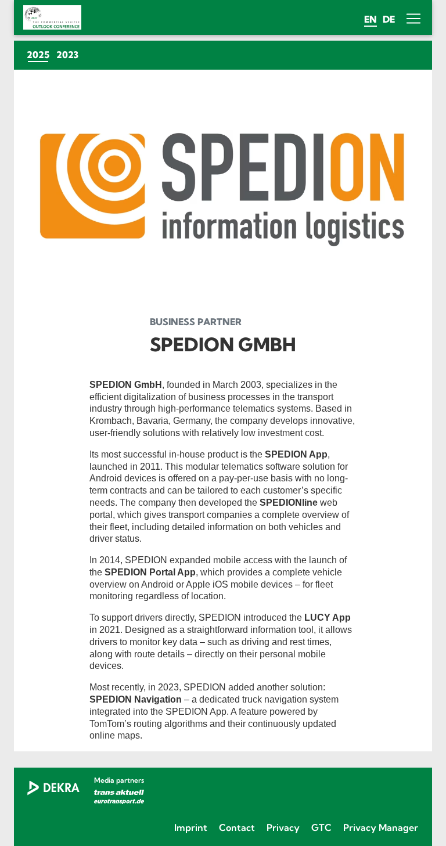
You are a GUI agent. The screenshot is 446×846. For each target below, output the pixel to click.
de (389, 19)
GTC (321, 827)
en (370, 19)
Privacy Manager (380, 827)
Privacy (283, 827)
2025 (40, 54)
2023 (67, 54)
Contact (237, 827)
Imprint (190, 827)
